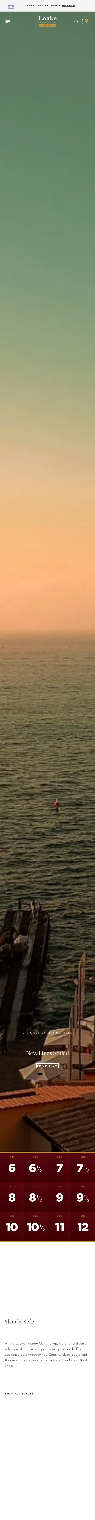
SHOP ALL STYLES (19, 1393)
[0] (83, 21)
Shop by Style (19, 1321)
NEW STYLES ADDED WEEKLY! (51, 6)
